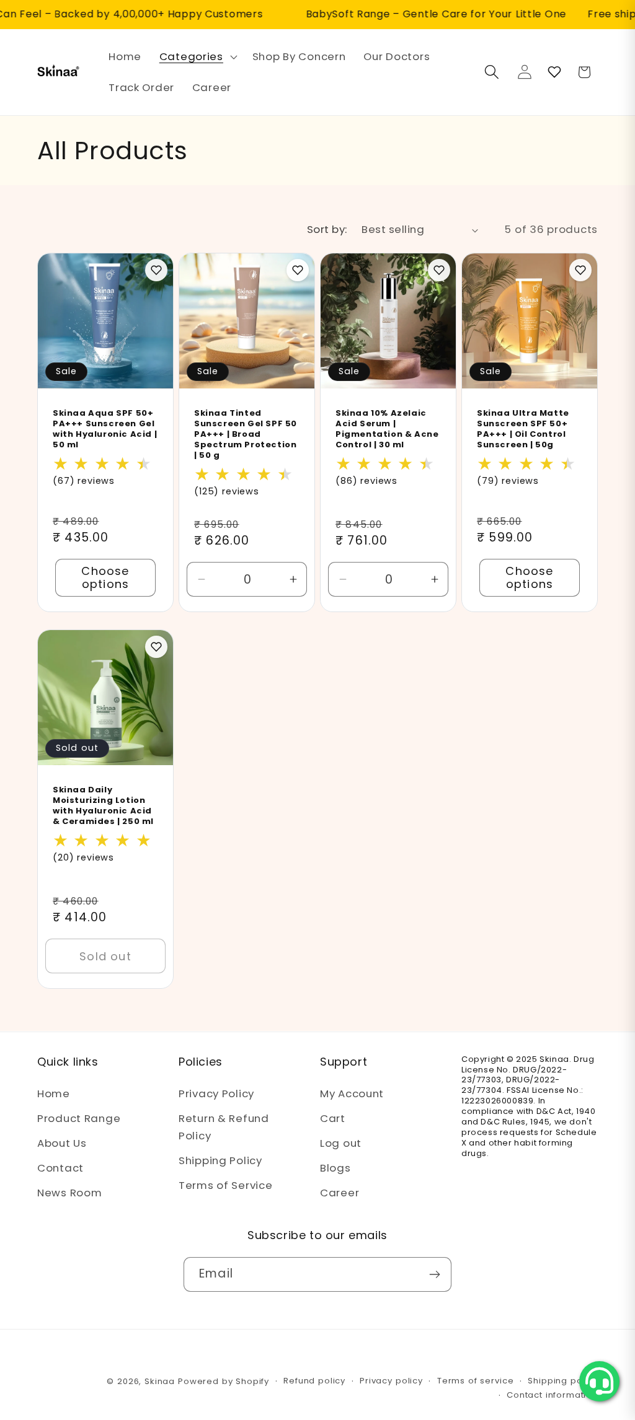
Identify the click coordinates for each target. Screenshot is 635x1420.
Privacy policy (391, 1381)
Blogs (335, 1167)
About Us (62, 1143)
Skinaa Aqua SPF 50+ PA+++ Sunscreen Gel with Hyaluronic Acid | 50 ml (105, 430)
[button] (196, 57)
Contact (60, 1167)
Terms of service (475, 1381)
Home (53, 1093)
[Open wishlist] (554, 71)
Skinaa (159, 1381)
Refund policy (314, 1381)
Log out (341, 1143)
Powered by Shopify (223, 1381)
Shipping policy (563, 1381)
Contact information (552, 1395)
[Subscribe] (434, 1274)
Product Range (78, 1118)
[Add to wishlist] (156, 270)
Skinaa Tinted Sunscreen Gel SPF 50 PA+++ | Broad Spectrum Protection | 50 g (245, 435)
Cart (332, 1118)
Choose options (105, 578)
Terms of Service (226, 1185)
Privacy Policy (216, 1093)
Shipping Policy (220, 1160)
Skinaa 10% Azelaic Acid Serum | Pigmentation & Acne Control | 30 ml (386, 430)
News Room (69, 1192)
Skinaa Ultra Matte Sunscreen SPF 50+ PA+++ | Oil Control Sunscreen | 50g (523, 430)
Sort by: (327, 229)
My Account (352, 1093)
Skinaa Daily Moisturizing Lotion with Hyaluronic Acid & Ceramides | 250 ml (103, 807)
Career (339, 1192)
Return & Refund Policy (224, 1127)
